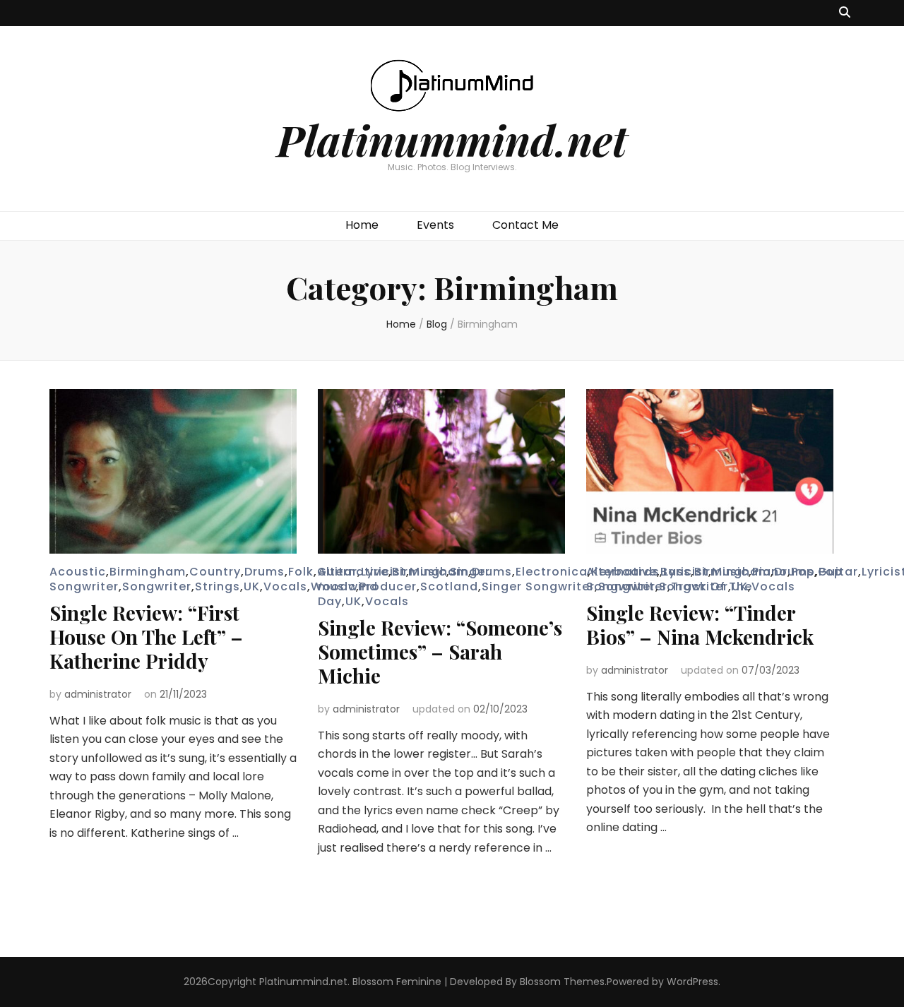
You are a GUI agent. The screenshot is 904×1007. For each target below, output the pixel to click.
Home (362, 225)
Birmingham (147, 572)
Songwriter (156, 586)
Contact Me (525, 225)
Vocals (285, 586)
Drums (264, 572)
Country (215, 572)
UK (252, 586)
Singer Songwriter (538, 586)
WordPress (692, 982)
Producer (388, 586)
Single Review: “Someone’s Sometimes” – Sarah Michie (440, 651)
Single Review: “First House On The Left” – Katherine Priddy (146, 637)
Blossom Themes (562, 982)
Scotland (449, 586)
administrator (97, 694)
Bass (675, 572)
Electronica (552, 572)
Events (435, 225)
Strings (217, 586)
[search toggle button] (844, 13)
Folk (301, 572)
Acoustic (77, 572)
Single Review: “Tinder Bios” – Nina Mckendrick (700, 625)
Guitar (838, 572)
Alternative (353, 572)
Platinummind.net (452, 139)
